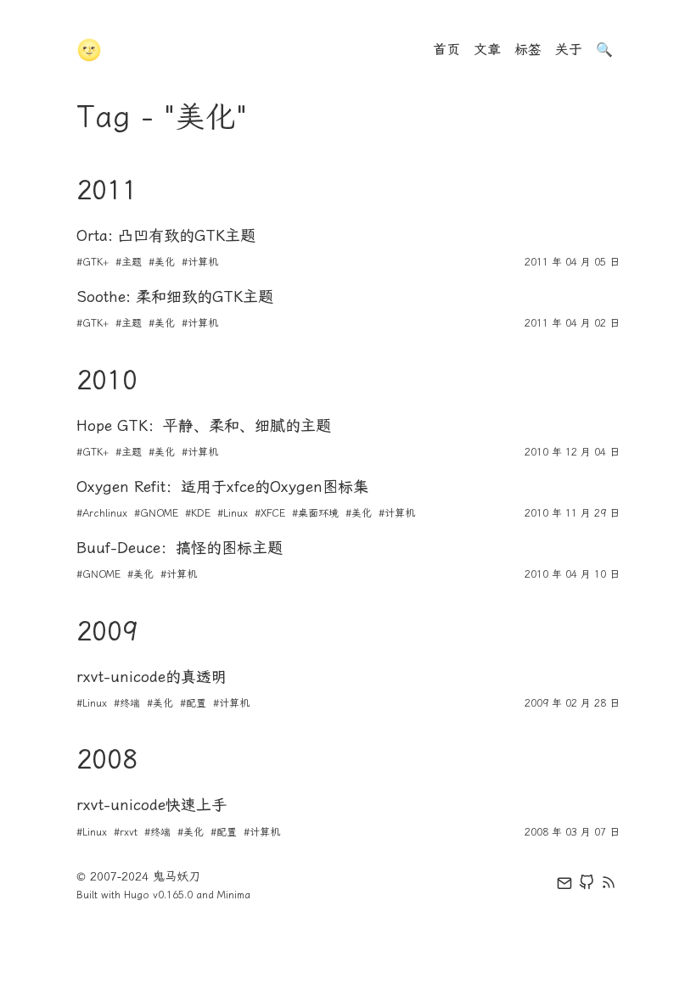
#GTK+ (92, 262)
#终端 (127, 703)
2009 (107, 631)
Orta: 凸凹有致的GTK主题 (165, 235)
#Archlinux (101, 513)
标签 (528, 50)
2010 (107, 380)
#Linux (232, 513)
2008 (107, 759)
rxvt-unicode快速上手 (151, 805)
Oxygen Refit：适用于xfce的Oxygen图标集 (222, 487)
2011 (107, 190)
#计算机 (200, 262)
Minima (233, 895)
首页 (446, 50)
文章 (487, 50)
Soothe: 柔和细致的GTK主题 (174, 297)
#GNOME (156, 513)
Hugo (136, 895)
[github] (586, 886)
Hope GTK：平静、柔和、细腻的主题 (203, 426)
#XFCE (270, 513)
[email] (564, 886)
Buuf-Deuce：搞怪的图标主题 (179, 548)
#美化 (162, 262)
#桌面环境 (315, 513)
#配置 (193, 703)
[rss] (608, 886)
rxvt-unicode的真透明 (151, 677)
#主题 (128, 262)
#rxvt (126, 832)
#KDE (197, 513)
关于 (568, 50)
